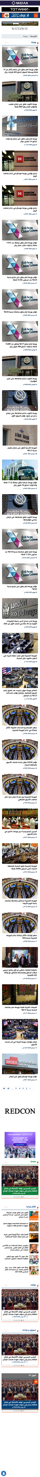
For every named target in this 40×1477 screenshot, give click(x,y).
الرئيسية (33, 36)
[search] (4, 15)
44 (4, 1088)
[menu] (36, 15)
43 (8, 1088)
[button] (23, 1197)
